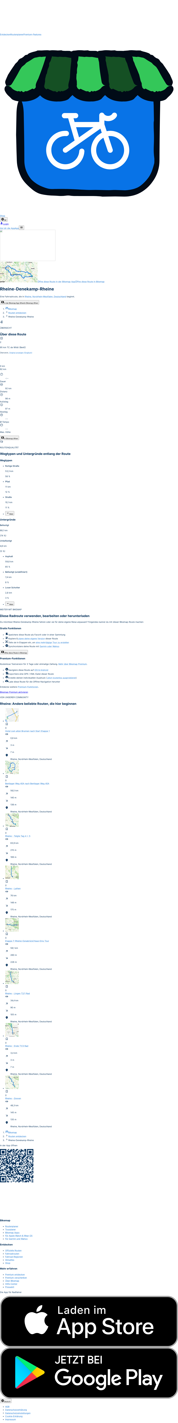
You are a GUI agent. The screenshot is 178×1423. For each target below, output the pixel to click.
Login (6, 224)
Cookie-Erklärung (14, 1416)
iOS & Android (41, 670)
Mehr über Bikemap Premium (72, 664)
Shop (7, 1263)
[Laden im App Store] (89, 1321)
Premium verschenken (16, 1277)
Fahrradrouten (12, 1253)
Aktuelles (9, 1260)
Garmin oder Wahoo (49, 646)
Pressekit (9, 1287)
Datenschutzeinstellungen (17, 1413)
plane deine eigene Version (31, 638)
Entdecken (5, 34)
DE (5, 220)
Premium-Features (32, 34)
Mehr (11, 514)
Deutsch (7, 1402)
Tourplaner (10, 1229)
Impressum (10, 1419)
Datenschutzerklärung (16, 1409)
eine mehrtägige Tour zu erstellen (52, 642)
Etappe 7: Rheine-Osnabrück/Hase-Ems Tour (27, 941)
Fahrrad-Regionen (14, 1256)
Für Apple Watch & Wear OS (18, 1235)
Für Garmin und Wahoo (16, 1239)
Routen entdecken (17, 312)
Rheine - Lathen (13, 888)
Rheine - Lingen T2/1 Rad (17, 993)
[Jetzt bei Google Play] (89, 1373)
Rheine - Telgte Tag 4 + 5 (17, 836)
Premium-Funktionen (28, 687)
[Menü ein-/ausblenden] (21, 227)
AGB (7, 1406)
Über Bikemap (12, 1280)
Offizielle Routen (13, 1250)
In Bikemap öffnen (11, 439)
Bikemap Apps (12, 1232)
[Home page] (89, 16)
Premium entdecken (15, 1274)
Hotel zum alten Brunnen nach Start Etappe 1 (27, 731)
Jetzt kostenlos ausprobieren (61, 677)
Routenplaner (16, 34)
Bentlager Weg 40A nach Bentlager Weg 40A (27, 783)
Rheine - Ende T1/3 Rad (16, 1046)
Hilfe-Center (11, 1284)
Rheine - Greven (13, 1098)
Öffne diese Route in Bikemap (15, 653)
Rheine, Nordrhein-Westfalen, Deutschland (45, 296)
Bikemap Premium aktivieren (14, 692)
